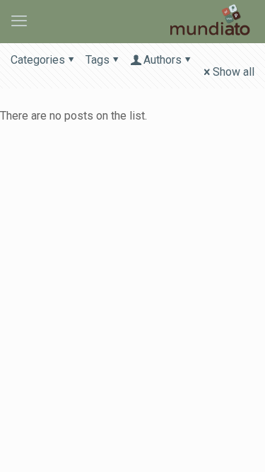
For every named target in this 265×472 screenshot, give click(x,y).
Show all (233, 72)
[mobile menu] (19, 21)
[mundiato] (211, 21)
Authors (162, 60)
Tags (98, 60)
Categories (38, 60)
